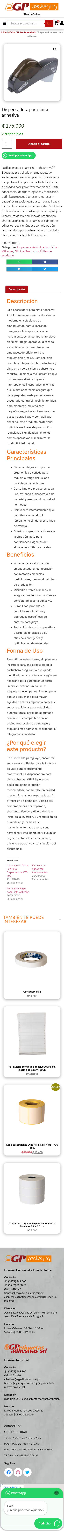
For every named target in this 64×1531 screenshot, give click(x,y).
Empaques (24, 247)
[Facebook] (8, 1472)
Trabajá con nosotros (21, 1455)
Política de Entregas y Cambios (28, 1449)
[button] (5, 23)
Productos (32, 251)
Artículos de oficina (45, 247)
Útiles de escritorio (26, 32)
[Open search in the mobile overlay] (31, 23)
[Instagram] (18, 1472)
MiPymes (7, 251)
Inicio (3, 32)
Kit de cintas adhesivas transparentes (40, 869)
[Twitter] (27, 1472)
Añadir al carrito (39, 144)
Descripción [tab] (17, 289)
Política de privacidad (21, 1443)
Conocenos (13, 1426)
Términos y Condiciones (22, 1437)
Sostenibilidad (15, 1432)
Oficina (11, 32)
